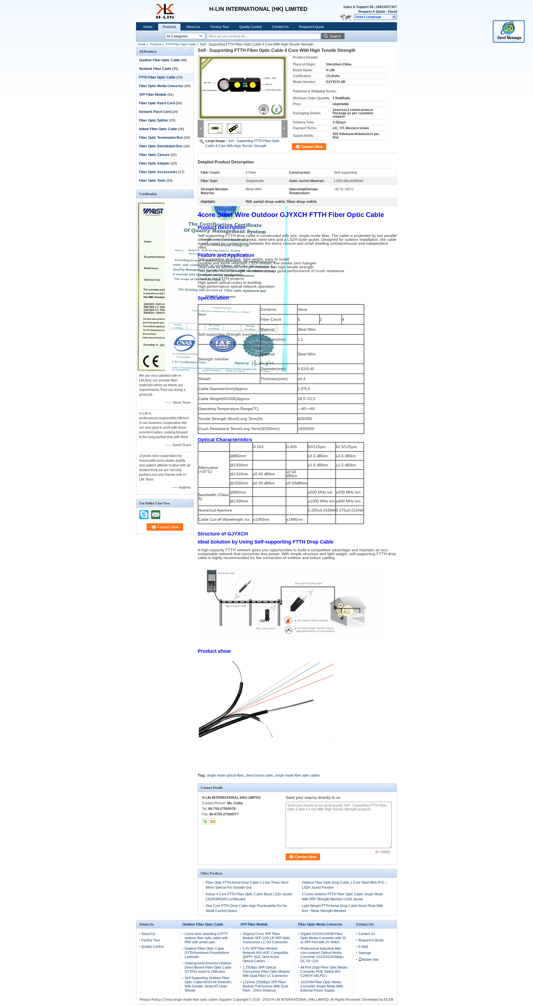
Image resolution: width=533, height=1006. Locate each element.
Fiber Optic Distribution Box (161, 146)
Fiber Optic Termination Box (161, 138)
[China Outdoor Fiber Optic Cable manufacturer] (166, 11)
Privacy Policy (150, 1000)
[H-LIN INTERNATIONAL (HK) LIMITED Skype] (205, 821)
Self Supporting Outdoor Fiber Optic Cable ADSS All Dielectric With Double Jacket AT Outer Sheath (208, 984)
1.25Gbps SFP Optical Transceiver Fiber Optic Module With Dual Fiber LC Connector (266, 971)
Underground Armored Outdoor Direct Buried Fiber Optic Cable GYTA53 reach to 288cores (208, 967)
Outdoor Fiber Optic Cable (159, 60)
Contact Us (280, 27)
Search (335, 36)
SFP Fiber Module (153, 95)
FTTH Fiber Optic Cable (181, 44)
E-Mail (363, 947)
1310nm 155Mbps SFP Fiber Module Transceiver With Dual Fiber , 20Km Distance (265, 986)
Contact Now (312, 147)
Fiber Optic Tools (152, 181)
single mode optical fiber (225, 775)
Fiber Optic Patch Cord (157, 103)
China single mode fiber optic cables (190, 1000)
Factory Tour (219, 27)
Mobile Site (370, 960)
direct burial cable (259, 775)
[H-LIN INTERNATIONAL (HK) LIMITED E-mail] (213, 821)
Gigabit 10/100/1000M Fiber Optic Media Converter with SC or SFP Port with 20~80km (323, 938)
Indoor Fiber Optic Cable (158, 129)
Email (392, 12)
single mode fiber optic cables (297, 775)
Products (169, 27)
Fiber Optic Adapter (154, 163)
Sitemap (364, 953)
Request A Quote (371, 12)
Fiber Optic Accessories (158, 172)
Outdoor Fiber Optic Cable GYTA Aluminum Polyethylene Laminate (207, 953)
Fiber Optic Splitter (154, 120)
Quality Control (250, 27)
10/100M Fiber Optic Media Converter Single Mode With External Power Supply (321, 986)
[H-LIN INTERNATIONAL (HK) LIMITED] (394, 17)
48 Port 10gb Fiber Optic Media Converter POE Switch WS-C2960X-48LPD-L (323, 971)
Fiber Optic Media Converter (161, 86)
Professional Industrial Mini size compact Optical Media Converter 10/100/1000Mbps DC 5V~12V (322, 955)
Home (147, 27)
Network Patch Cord (155, 112)
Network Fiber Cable (155, 69)
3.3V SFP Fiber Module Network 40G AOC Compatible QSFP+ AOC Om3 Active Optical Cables (265, 955)
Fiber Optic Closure (154, 155)
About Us (193, 27)
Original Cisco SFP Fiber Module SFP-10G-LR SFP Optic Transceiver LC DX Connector (266, 938)
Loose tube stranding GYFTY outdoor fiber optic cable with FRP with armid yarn (206, 938)
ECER (388, 1000)
